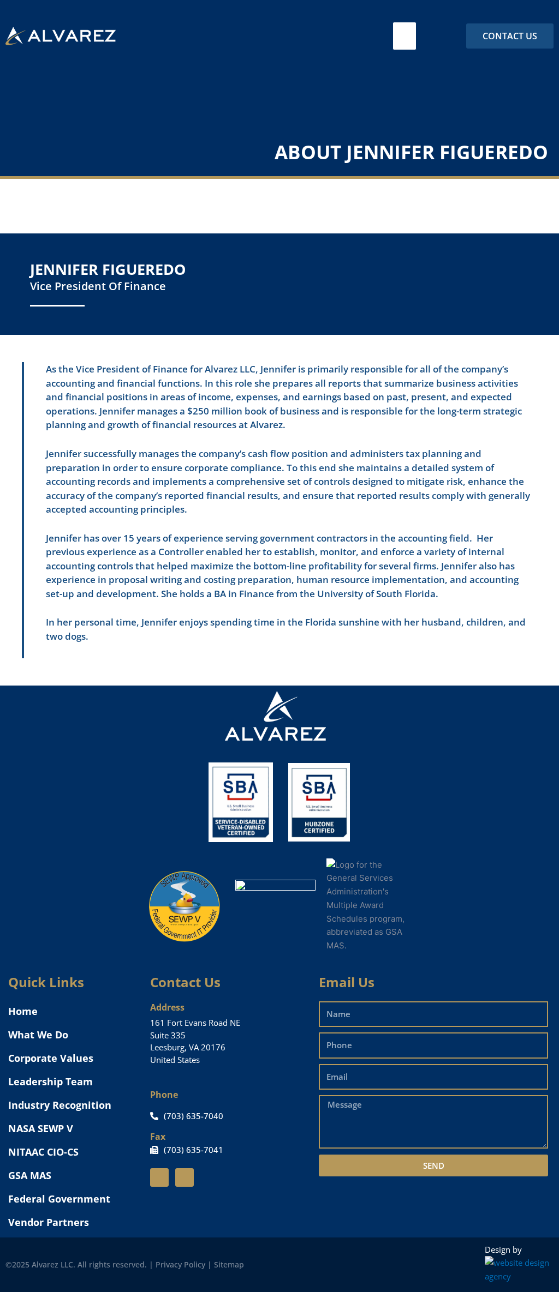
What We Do (38, 1034)
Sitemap (229, 1264)
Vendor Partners (48, 1222)
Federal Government (59, 1198)
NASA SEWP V (40, 1128)
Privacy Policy (180, 1264)
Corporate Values (50, 1058)
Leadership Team (50, 1081)
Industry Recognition (59, 1104)
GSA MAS (29, 1175)
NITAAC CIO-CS (43, 1151)
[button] (405, 36)
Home (23, 1011)
